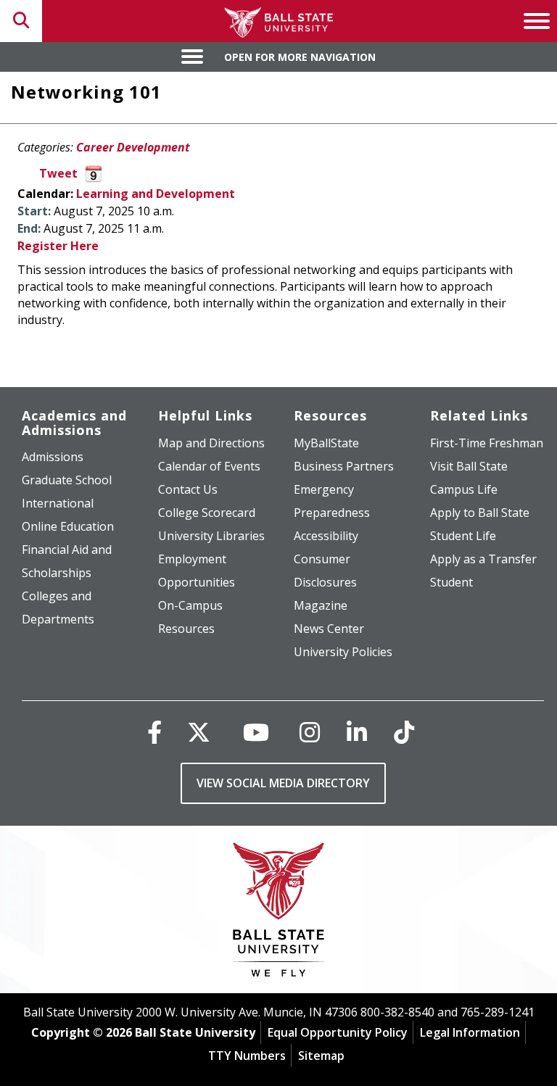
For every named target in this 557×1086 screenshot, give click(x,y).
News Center (329, 629)
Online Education (68, 526)
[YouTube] (256, 731)
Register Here (58, 246)
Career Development (133, 147)
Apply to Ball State (479, 513)
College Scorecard (206, 513)
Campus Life (464, 489)
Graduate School (67, 480)
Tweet (58, 173)
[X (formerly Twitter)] (198, 731)
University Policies (343, 652)
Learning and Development (155, 194)
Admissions (52, 457)
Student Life (463, 536)
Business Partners (344, 466)
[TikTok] (404, 731)
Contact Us (188, 489)
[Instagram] (310, 731)
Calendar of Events (209, 466)
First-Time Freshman (486, 443)
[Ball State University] (279, 913)
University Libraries (211, 536)
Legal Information (470, 1032)
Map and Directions (211, 443)
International (58, 503)
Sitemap (321, 1056)
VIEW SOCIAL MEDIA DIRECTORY (283, 783)
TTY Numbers (247, 1056)
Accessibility (326, 536)
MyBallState (326, 443)
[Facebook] (154, 731)
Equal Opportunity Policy (338, 1032)
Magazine (320, 605)
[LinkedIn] (357, 731)
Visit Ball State (469, 466)
